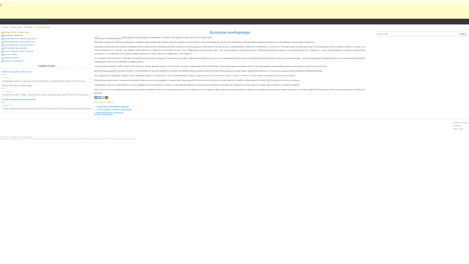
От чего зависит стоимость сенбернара (113, 110)
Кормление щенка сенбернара (109, 113)
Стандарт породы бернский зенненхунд (19, 99)
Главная (5, 27)
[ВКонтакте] (96, 97)
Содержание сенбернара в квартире (112, 106)
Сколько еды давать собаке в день (17, 72)
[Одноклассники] (103, 97)
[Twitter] (99, 97)
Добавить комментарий (103, 114)
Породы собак (16, 27)
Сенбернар (28, 27)
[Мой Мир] (106, 97)
